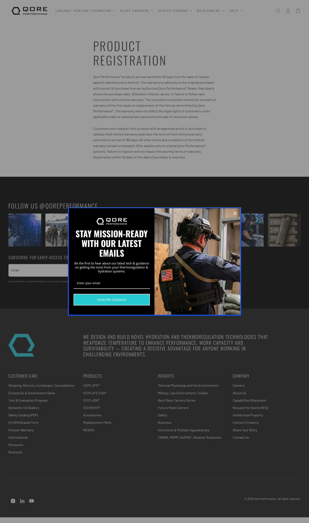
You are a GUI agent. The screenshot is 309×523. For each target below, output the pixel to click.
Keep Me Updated (112, 299)
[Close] (235, 213)
